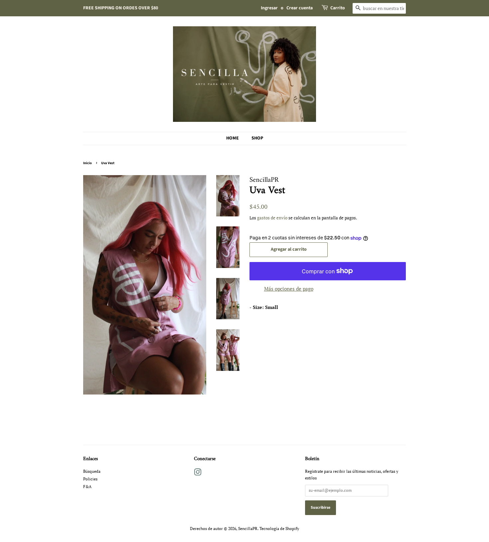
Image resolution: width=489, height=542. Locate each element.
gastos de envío (272, 218)
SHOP (257, 138)
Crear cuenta (299, 8)
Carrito (337, 8)
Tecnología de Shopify (279, 528)
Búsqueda (91, 471)
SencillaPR (247, 528)
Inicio (87, 162)
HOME (232, 138)
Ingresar (269, 8)
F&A (87, 486)
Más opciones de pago (288, 288)
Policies (90, 478)
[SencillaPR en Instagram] (197, 473)
